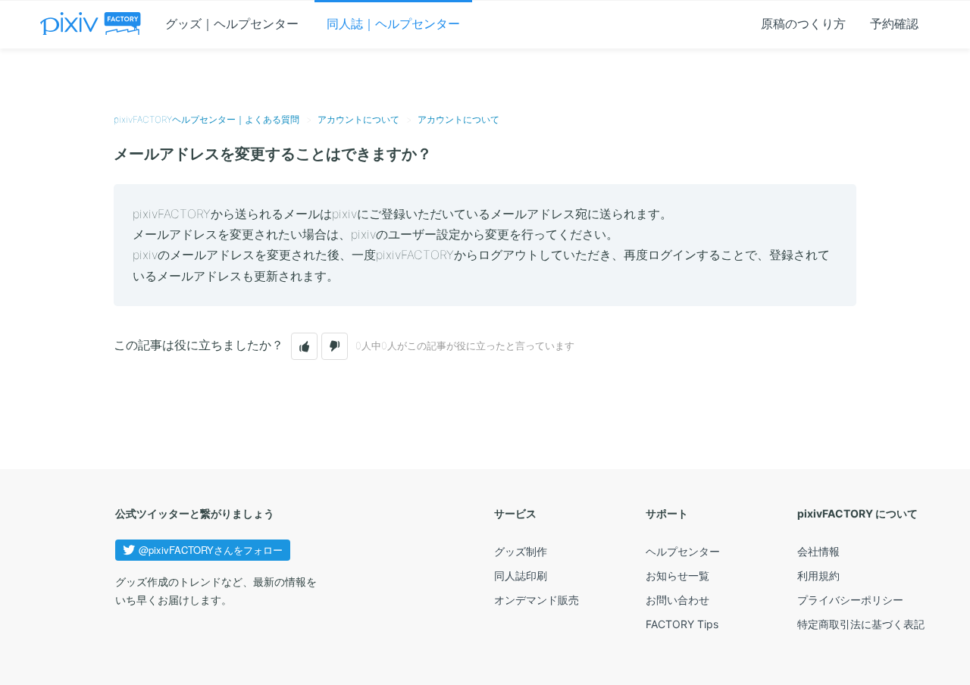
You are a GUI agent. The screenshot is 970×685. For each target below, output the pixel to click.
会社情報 (818, 551)
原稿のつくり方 (803, 23)
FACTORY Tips (682, 624)
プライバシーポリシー (850, 599)
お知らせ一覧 (677, 575)
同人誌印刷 (520, 575)
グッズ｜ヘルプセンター (232, 23)
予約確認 (894, 23)
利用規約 (818, 575)
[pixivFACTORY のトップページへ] (90, 23)
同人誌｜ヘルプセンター (393, 23)
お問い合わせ (677, 599)
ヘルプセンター (683, 551)
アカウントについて (358, 119)
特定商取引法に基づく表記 (861, 624)
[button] (304, 346)
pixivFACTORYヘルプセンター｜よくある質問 (206, 119)
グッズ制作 (520, 551)
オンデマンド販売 (536, 599)
